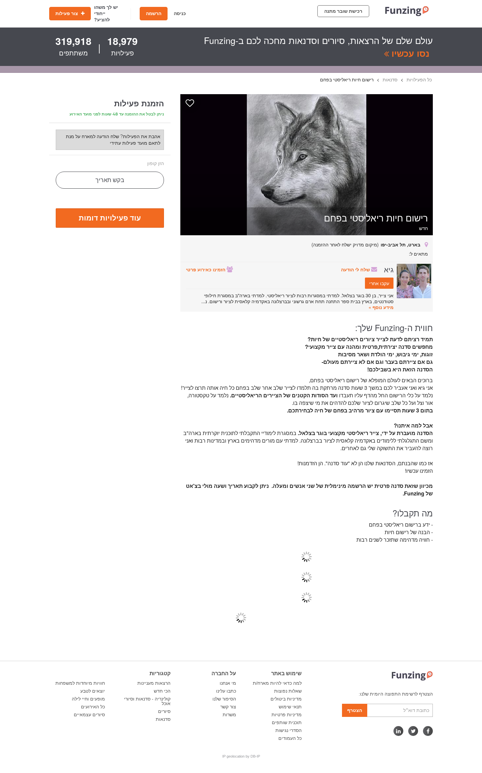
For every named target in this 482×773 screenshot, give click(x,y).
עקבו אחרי (379, 283)
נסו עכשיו (409, 53)
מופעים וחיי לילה (88, 698)
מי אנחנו (228, 683)
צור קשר (228, 706)
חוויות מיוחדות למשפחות (80, 683)
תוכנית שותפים (287, 722)
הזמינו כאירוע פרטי (206, 269)
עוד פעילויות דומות (110, 217)
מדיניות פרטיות (286, 714)
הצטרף (354, 710)
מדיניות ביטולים (286, 698)
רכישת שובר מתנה (343, 11)
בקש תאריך (109, 180)
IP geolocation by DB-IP (241, 756)
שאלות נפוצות (288, 691)
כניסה (180, 13)
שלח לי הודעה (356, 269)
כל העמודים (290, 738)
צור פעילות (67, 13)
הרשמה (153, 13)
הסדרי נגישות (288, 730)
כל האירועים (93, 706)
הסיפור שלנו (224, 698)
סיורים (164, 711)
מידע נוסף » (381, 307)
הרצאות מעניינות (154, 683)
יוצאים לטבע (92, 691)
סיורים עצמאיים (89, 714)
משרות (229, 714)
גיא (388, 269)
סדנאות (163, 719)
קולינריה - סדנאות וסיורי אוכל (147, 701)
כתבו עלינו (226, 691)
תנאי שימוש (290, 706)
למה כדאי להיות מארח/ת (277, 683)
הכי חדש (162, 691)
